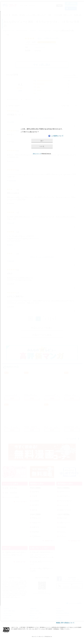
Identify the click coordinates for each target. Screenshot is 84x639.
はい (42, 140)
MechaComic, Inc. (48, 636)
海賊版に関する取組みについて (65, 622)
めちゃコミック (37, 153)
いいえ (42, 146)
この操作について (56, 136)
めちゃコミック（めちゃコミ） (38, 636)
